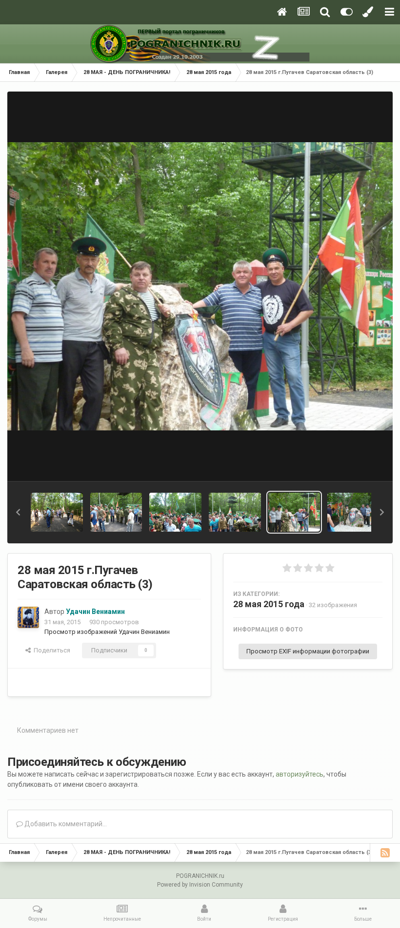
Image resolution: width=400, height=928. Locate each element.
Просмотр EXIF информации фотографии (307, 651)
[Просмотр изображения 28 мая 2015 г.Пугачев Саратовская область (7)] (57, 512)
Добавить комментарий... (65, 824)
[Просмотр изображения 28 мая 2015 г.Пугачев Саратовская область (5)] (175, 512)
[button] (18, 512)
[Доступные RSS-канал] (385, 852)
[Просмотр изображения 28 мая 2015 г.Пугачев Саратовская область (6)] (116, 512)
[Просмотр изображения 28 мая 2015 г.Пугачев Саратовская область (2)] (353, 512)
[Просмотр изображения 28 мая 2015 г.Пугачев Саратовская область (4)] (235, 512)
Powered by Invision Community (200, 884)
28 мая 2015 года (268, 604)
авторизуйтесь (299, 774)
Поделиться (50, 650)
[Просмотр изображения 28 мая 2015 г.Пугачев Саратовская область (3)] (294, 512)
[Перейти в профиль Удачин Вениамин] (28, 617)
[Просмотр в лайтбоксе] (200, 286)
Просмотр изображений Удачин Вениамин (107, 631)
